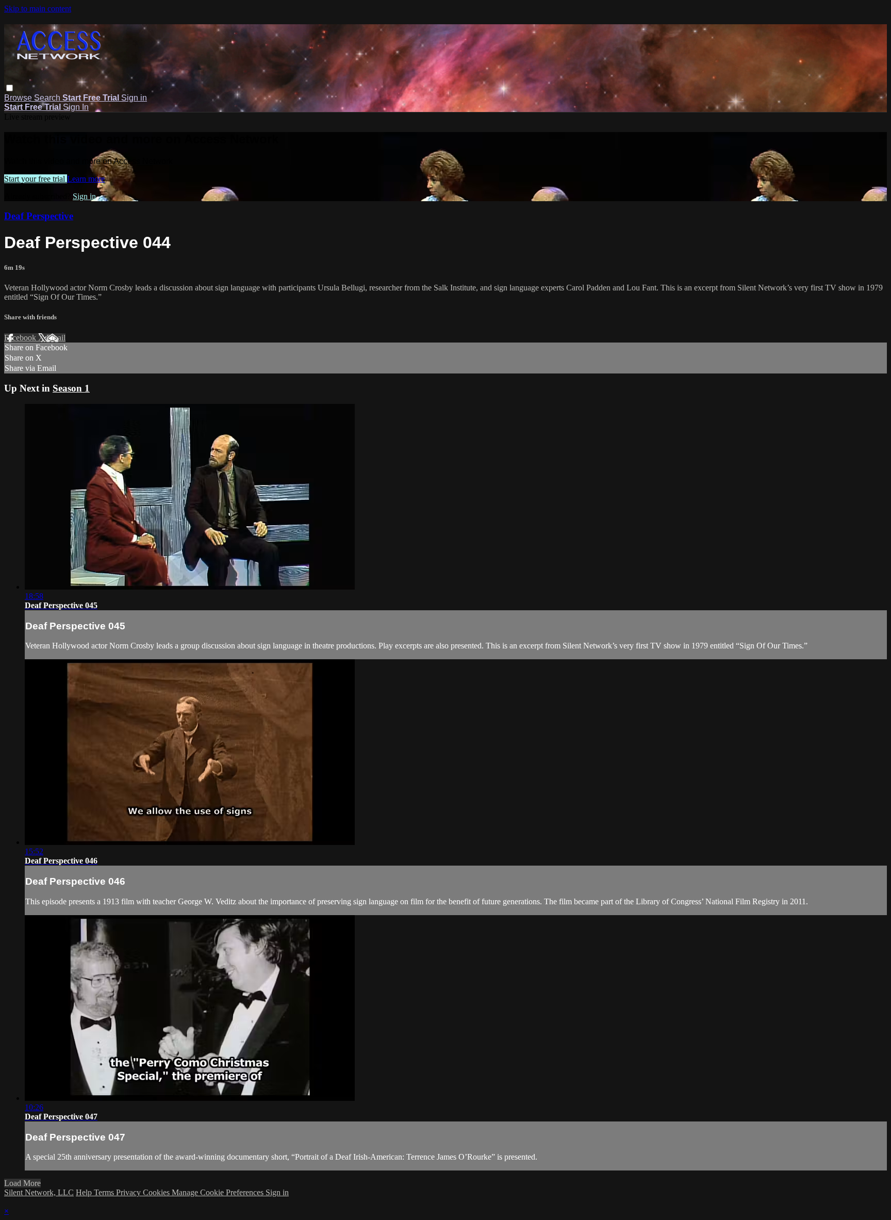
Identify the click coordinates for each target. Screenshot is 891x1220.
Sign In (76, 107)
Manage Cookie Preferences (219, 1192)
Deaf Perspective (38, 215)
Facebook (21, 337)
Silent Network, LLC (39, 1192)
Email (55, 337)
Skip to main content (37, 8)
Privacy (129, 1192)
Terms (105, 1192)
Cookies (157, 1192)
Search (48, 97)
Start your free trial (35, 178)
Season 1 (71, 388)
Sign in (134, 97)
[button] (9, 88)
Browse (19, 97)
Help (85, 1192)
